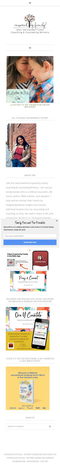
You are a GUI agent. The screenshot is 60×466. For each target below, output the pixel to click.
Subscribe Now (30, 242)
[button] (30, 223)
